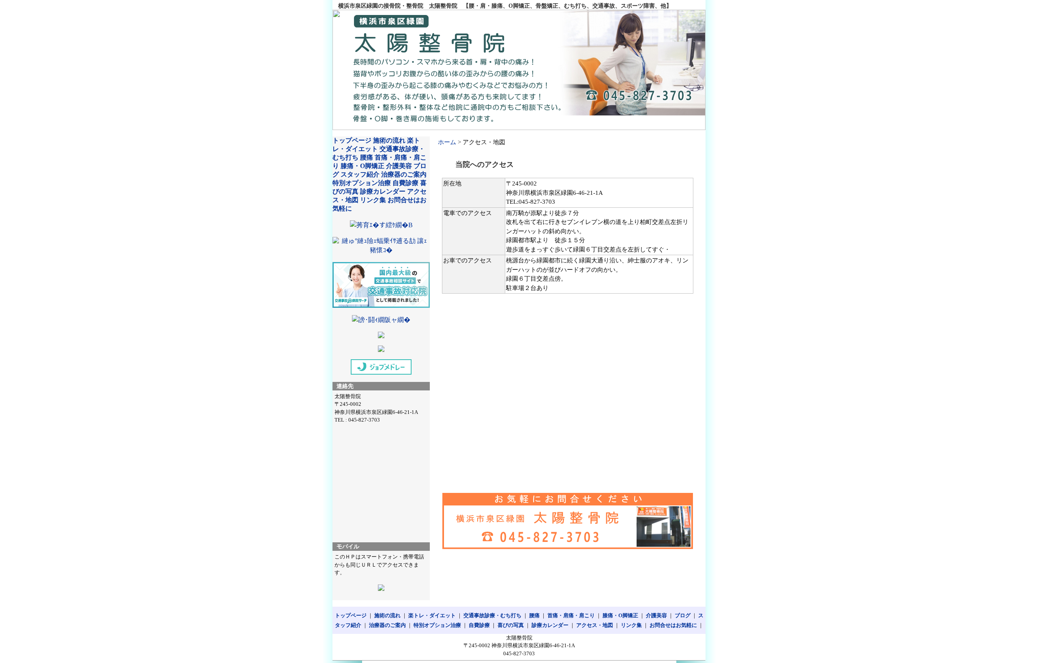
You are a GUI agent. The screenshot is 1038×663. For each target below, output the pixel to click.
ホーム (447, 142)
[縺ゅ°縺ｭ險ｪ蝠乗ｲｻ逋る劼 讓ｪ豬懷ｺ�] (381, 250)
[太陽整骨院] (519, 70)
